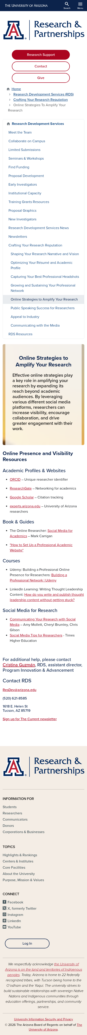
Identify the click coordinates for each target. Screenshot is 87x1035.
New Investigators (22, 219)
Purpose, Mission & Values (23, 880)
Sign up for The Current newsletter (30, 719)
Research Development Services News (38, 228)
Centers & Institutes (18, 861)
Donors (8, 826)
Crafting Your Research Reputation (40, 100)
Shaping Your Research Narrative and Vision (45, 254)
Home (16, 89)
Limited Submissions (24, 150)
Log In (27, 943)
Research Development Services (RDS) (43, 94)
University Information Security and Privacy (43, 1019)
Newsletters (17, 236)
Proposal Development (26, 176)
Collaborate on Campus (26, 141)
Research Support (41, 55)
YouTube (14, 927)
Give (40, 78)
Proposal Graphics (22, 210)
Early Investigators (22, 184)
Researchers (12, 813)
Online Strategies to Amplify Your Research (44, 299)
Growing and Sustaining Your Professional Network (43, 288)
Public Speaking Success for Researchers (43, 308)
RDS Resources (20, 334)
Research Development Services (38, 124)
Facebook (15, 902)
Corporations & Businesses (23, 832)
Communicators (15, 819)
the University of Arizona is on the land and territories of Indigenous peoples (43, 969)
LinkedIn (14, 921)
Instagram (15, 915)
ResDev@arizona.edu (19, 690)
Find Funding (18, 167)
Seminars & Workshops (26, 158)
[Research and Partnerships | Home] (43, 30)
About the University (19, 874)
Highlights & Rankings (20, 855)
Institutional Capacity (24, 193)
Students (10, 807)
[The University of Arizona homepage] (26, 5)
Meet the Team (20, 132)
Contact (41, 66)
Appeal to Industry (25, 317)
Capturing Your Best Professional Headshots (45, 277)
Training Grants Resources (28, 202)
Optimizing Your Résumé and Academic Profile (41, 265)
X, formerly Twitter (22, 908)
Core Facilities (14, 867)
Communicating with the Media (35, 325)
